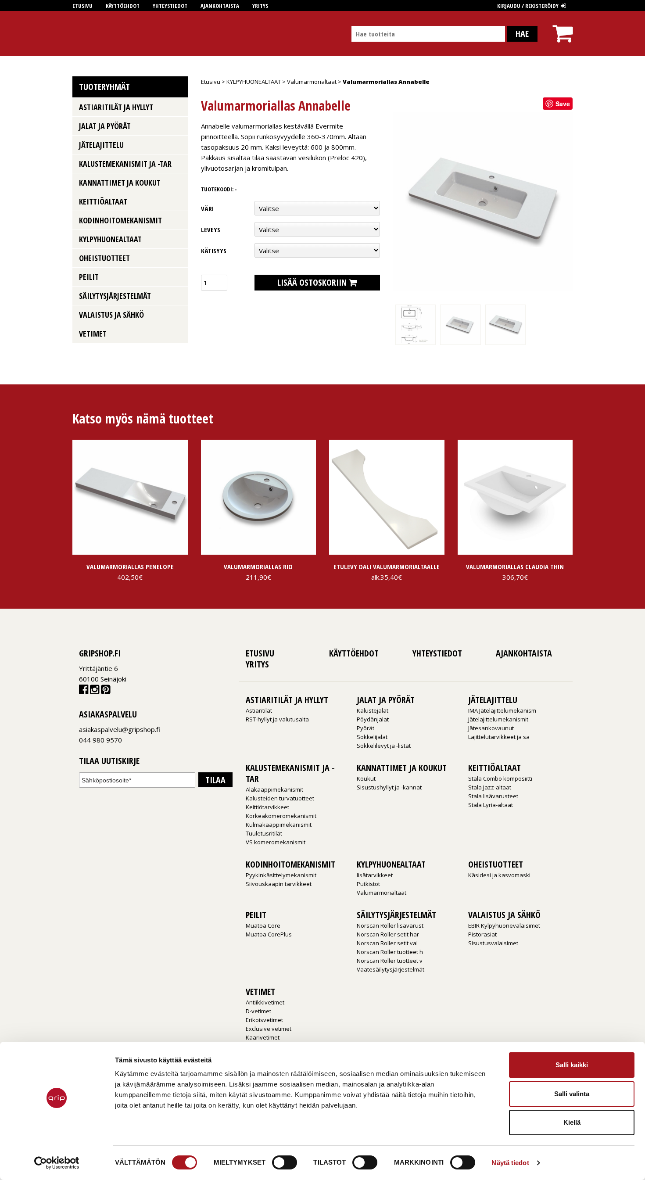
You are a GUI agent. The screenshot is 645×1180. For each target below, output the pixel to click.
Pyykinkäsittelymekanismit (281, 875)
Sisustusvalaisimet (493, 943)
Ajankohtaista (220, 6)
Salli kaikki (571, 1065)
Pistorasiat (482, 934)
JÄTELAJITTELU (101, 145)
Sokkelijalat (372, 737)
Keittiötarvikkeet (267, 807)
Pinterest (105, 691)
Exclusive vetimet (268, 1029)
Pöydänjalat (373, 719)
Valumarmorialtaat (312, 82)
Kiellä (571, 1122)
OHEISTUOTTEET (104, 258)
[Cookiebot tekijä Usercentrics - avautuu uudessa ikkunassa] (56, 1162)
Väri (207, 208)
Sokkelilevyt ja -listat (384, 746)
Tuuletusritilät (264, 833)
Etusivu (82, 6)
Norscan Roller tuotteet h (390, 952)
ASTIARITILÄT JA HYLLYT (116, 107)
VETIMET (93, 333)
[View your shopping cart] (562, 25)
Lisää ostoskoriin (312, 282)
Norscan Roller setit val (387, 943)
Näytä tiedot (510, 1162)
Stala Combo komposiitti (500, 778)
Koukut (366, 778)
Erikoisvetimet (264, 1020)
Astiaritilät (259, 710)
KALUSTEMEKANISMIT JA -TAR (125, 163)
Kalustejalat (372, 710)
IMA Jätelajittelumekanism (502, 710)
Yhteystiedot (170, 6)
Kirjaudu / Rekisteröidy (528, 6)
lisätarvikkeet (375, 875)
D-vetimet (258, 1011)
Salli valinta (571, 1094)
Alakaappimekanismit (274, 789)
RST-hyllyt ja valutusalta (277, 719)
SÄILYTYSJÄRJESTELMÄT (115, 296)
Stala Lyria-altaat (490, 805)
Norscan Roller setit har (388, 934)
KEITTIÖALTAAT (103, 201)
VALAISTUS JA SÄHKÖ (111, 314)
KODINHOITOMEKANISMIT (120, 220)
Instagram (94, 691)
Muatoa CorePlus (269, 934)
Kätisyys (213, 250)
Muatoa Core (263, 925)
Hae (522, 33)
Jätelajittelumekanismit (498, 719)
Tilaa (215, 780)
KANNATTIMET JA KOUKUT (120, 182)
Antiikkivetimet (265, 1002)
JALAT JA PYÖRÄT (105, 126)
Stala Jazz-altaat (489, 787)
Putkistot (368, 884)
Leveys (210, 229)
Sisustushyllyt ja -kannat (389, 787)
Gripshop (88, 34)
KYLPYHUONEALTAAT (253, 82)
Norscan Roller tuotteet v (390, 961)
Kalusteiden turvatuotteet (280, 798)
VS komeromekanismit (275, 842)
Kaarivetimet (263, 1037)
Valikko (177, 106)
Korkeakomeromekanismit (281, 816)
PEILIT (89, 277)
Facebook (83, 691)
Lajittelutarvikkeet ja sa (499, 737)
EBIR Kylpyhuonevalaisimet (504, 925)
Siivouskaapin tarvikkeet (279, 884)
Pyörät (365, 728)
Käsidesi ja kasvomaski (499, 875)
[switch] (284, 1162)
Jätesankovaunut (491, 728)
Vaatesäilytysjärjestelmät (390, 969)
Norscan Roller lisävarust (390, 925)
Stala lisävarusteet (493, 796)
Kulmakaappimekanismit (279, 825)
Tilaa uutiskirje (109, 761)
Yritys (260, 6)
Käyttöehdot (123, 6)
